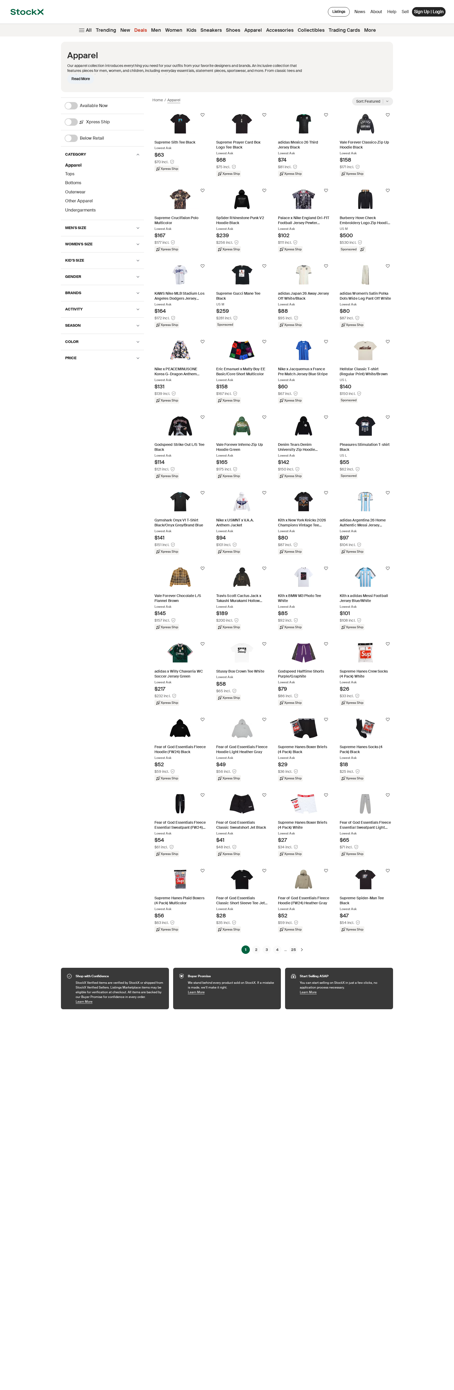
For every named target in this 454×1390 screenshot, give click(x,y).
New (125, 30)
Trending (106, 30)
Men (156, 30)
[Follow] (202, 115)
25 (293, 949)
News (359, 11)
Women (173, 30)
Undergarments (80, 210)
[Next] (302, 950)
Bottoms (73, 183)
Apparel (253, 30)
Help (391, 11)
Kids (191, 30)
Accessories (279, 30)
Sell (405, 11)
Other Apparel (79, 201)
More (370, 30)
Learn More (120, 1001)
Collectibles (311, 30)
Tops (69, 174)
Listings (338, 11)
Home (157, 100)
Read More (80, 78)
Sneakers (211, 30)
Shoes (233, 30)
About (377, 13)
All (89, 30)
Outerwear (75, 192)
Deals (140, 30)
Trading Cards (344, 30)
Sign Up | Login (428, 11)
